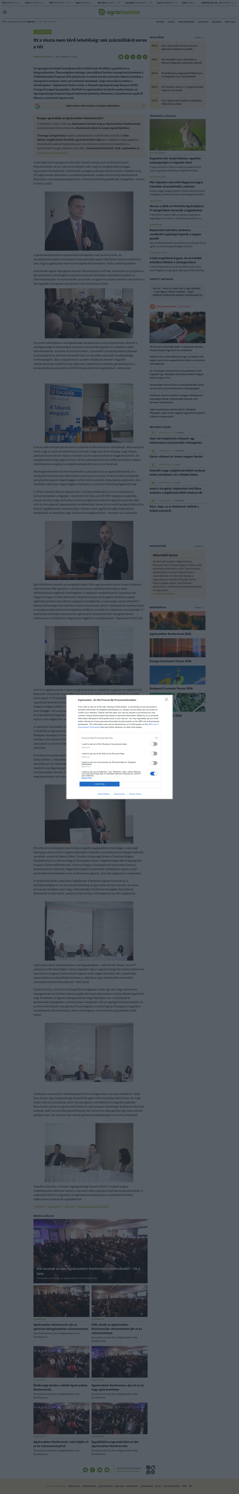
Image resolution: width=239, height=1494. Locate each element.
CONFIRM (99, 784)
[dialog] (119, 747)
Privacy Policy (135, 794)
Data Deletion (104, 794)
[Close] (167, 700)
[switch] (153, 744)
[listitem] (119, 737)
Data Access (119, 794)
